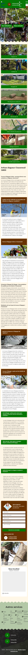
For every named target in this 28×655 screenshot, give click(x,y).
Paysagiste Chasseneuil (18, 612)
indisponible (15, 3)
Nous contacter (18, 26)
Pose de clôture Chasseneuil (18, 618)
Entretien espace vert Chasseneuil (25, 619)
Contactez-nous (14, 651)
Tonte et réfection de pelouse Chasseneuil (4, 616)
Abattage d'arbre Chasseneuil (25, 613)
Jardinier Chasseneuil (18, 623)
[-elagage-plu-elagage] (3, 4)
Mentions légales (22, 649)
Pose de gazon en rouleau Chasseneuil (11, 619)
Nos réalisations (6, 26)
